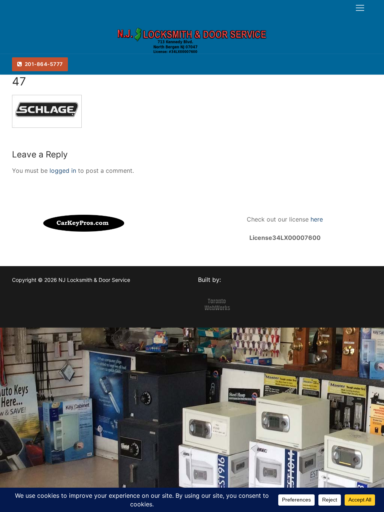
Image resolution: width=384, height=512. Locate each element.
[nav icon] (360, 8)
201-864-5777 (43, 64)
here (316, 219)
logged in (63, 170)
